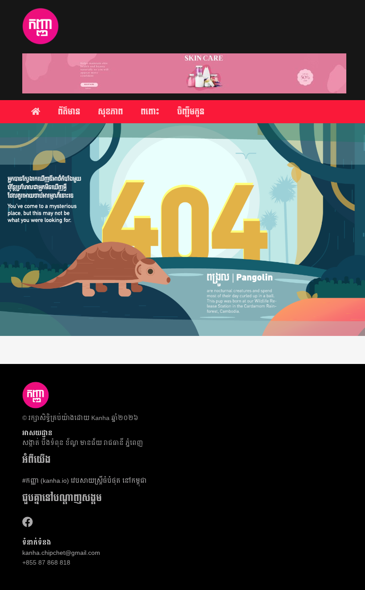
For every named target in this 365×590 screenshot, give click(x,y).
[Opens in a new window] (27, 522)
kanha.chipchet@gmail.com (61, 552)
